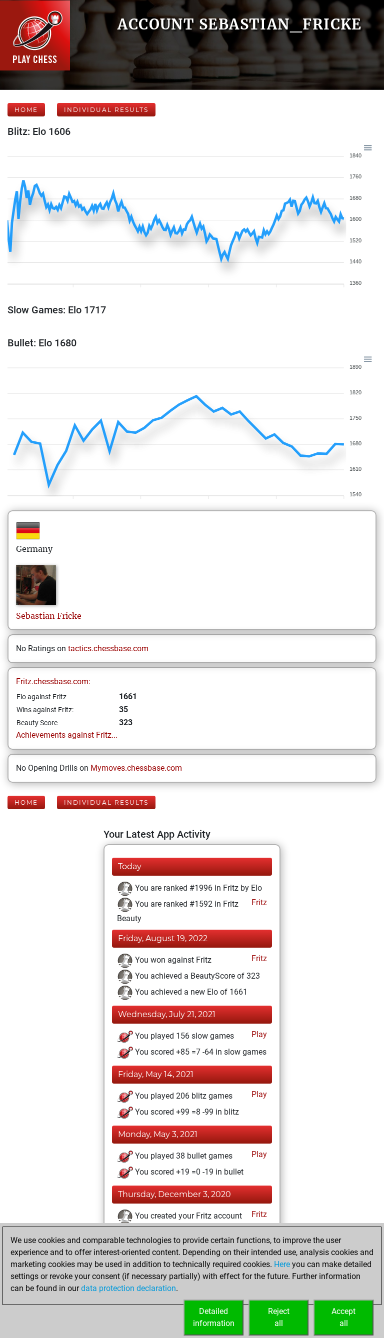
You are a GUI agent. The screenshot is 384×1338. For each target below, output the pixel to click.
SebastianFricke (49, 616)
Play (258, 1034)
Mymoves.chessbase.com (136, 768)
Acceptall (344, 1317)
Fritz (258, 902)
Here (282, 1264)
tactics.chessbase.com (108, 648)
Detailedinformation (213, 1317)
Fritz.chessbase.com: (53, 681)
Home (26, 109)
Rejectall (279, 1317)
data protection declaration (128, 1288)
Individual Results (106, 109)
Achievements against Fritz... (67, 735)
